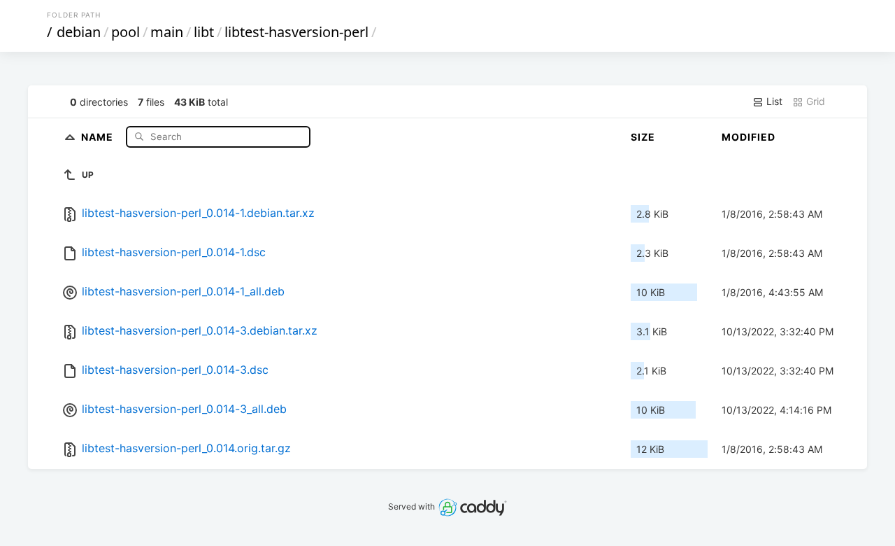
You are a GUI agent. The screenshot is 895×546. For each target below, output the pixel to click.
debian (79, 31)
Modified (748, 137)
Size (643, 137)
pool (125, 31)
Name (98, 136)
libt (204, 31)
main (166, 31)
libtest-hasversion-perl (296, 31)
